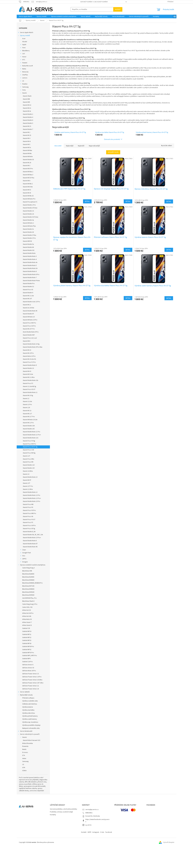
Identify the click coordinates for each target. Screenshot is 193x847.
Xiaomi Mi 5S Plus (28, 178)
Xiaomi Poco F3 (28, 383)
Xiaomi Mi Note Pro (29, 199)
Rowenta (25, 746)
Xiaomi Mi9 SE (27, 241)
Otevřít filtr (113, 152)
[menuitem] (25, 16)
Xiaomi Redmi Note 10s (30, 380)
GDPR (89, 832)
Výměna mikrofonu (28, 713)
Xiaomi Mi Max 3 (28, 175)
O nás (102, 832)
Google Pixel (26, 553)
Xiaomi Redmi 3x (28, 229)
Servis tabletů (25, 692)
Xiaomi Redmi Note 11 (30, 392)
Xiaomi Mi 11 (27, 305)
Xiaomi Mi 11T (27, 414)
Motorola (25, 72)
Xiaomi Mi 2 (26, 132)
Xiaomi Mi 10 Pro (28, 353)
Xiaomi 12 (26, 398)
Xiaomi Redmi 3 (28, 123)
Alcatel (24, 42)
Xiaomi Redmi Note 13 (30, 477)
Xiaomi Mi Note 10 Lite (30, 420)
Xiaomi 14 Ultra (28, 471)
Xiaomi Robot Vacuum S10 (31, 740)
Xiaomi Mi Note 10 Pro (30, 320)
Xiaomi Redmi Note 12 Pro (31, 495)
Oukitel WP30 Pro (28, 646)
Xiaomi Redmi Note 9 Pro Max (32, 347)
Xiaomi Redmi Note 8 (30, 541)
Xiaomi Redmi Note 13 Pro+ (32, 537)
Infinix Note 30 (27, 619)
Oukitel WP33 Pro (28, 653)
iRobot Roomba (27, 743)
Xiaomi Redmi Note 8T (30, 544)
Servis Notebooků (26, 731)
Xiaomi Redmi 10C (29, 429)
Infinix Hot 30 (26, 610)
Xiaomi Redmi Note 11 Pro (31, 432)
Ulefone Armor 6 (27, 665)
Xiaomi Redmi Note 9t (30, 311)
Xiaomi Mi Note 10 (29, 317)
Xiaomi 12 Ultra (28, 489)
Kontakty (53, 815)
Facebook (108, 832)
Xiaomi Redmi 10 (28, 368)
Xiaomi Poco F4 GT (29, 519)
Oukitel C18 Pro (27, 662)
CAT (23, 54)
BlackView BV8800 (28, 589)
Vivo (23, 556)
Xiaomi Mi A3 (27, 371)
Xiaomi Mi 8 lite (28, 187)
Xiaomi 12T (26, 456)
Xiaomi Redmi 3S (28, 159)
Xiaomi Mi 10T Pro (29, 329)
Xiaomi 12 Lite (27, 401)
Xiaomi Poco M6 (28, 504)
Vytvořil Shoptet (168, 842)
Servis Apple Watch (26, 32)
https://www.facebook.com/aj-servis (97, 820)
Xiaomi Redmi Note (29, 253)
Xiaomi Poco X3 (28, 290)
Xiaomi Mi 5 (26, 144)
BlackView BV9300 (28, 595)
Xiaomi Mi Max (27, 150)
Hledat (118, 9)
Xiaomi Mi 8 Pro (28, 169)
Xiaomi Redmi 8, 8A (29, 532)
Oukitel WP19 (26, 631)
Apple (24, 44)
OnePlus (25, 75)
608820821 (89, 813)
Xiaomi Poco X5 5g (29, 528)
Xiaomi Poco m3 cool (30, 338)
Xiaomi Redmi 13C (29, 468)
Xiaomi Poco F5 (28, 522)
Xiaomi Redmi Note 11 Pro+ (32, 435)
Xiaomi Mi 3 (26, 165)
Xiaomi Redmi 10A (29, 426)
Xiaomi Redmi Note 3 (30, 256)
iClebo (24, 770)
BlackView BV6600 (28, 580)
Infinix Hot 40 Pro (27, 613)
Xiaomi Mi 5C (27, 190)
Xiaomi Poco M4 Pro (29, 444)
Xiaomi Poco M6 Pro (29, 513)
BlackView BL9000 (28, 577)
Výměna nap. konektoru (30, 722)
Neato (24, 749)
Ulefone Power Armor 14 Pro (31, 677)
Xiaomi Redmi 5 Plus (29, 235)
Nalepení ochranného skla (31, 728)
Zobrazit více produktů (112, 139)
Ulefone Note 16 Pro (29, 671)
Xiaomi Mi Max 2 (28, 172)
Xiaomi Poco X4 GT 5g (30, 447)
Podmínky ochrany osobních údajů (61, 812)
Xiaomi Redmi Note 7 (30, 277)
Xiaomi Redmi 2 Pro (29, 205)
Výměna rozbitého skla (30, 701)
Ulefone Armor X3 (28, 668)
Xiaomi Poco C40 (28, 450)
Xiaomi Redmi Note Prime (31, 280)
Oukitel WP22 (26, 637)
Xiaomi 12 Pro (27, 404)
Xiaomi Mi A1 (27, 108)
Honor (24, 57)
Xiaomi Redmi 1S (28, 211)
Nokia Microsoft (27, 66)
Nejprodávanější (94, 146)
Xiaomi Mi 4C (27, 193)
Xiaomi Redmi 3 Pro (29, 238)
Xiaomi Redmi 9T (28, 314)
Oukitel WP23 (26, 640)
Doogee (25, 562)
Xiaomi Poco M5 (28, 462)
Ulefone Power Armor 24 (30, 689)
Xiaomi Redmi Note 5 (30, 265)
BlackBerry (26, 51)
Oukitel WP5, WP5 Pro (29, 655)
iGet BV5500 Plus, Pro (29, 598)
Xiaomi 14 (26, 474)
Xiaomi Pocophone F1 (30, 202)
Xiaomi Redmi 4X (28, 232)
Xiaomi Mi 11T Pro (29, 416)
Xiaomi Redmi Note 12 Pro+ (32, 498)
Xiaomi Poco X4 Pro (29, 525)
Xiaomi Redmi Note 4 (30, 259)
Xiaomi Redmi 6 (28, 120)
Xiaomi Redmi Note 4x (30, 262)
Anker (24, 758)
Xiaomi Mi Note (28, 156)
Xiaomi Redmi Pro (29, 283)
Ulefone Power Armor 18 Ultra (32, 680)
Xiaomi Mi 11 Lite (28, 296)
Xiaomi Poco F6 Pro (29, 510)
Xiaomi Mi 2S (27, 135)
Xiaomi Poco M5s (28, 459)
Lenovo (24, 78)
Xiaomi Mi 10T (27, 299)
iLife (23, 767)
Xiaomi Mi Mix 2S (28, 196)
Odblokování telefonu (29, 704)
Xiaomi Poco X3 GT (29, 389)
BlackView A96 (27, 571)
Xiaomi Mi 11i (27, 411)
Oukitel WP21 (26, 634)
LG (23, 81)
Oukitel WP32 (26, 649)
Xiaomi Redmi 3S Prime (30, 217)
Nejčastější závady (26, 695)
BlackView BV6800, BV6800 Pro (32, 583)
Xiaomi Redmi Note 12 (30, 492)
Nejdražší (81, 146)
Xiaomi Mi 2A (27, 163)
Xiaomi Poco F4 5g (29, 441)
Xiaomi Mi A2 (27, 105)
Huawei (24, 63)
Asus (24, 48)
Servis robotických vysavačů (29, 734)
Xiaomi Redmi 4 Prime (30, 208)
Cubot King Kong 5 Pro (29, 604)
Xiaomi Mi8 (26, 99)
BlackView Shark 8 (28, 601)
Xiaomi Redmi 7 (28, 129)
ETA (23, 755)
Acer (23, 38)
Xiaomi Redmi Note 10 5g (31, 344)
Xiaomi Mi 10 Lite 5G (29, 359)
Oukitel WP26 (26, 643)
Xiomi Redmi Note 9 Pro (31, 332)
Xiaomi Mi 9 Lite (28, 374)
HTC (23, 60)
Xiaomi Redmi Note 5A (30, 268)
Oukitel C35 (26, 628)
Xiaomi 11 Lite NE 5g (29, 386)
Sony (24, 90)
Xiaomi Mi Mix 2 (28, 184)
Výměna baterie (27, 707)
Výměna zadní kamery (29, 719)
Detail (87, 201)
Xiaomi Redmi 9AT (29, 335)
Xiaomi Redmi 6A (28, 247)
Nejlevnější (69, 146)
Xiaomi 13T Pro (28, 486)
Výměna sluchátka (28, 710)
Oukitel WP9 (26, 658)
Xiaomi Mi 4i (27, 141)
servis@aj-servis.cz (92, 809)
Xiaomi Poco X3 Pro (29, 326)
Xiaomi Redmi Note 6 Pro (31, 274)
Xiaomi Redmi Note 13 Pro (31, 501)
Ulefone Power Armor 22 (30, 686)
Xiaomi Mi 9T (27, 480)
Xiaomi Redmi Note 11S (30, 438)
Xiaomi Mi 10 (27, 350)
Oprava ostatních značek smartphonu (32, 565)
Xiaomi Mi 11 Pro (28, 423)
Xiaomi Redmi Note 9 (30, 365)
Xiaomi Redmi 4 (28, 117)
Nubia (24, 69)
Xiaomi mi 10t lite (28, 308)
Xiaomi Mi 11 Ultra (28, 377)
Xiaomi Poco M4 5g (29, 453)
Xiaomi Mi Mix (27, 153)
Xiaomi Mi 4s (27, 111)
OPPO (24, 559)
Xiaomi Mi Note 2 (28, 223)
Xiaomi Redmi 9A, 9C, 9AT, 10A (33, 535)
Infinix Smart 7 (27, 622)
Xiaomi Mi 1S (27, 126)
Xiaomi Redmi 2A (28, 214)
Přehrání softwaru (28, 698)
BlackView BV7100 (28, 586)
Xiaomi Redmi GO (28, 250)
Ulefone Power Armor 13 (30, 674)
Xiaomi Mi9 (26, 102)
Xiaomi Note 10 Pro (29, 356)
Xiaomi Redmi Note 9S (30, 547)
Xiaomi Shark (27, 96)
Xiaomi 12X (26, 407)
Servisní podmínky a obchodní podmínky (94, 2)
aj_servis (88, 825)
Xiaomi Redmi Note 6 (30, 271)
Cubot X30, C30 (27, 607)
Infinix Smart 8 (27, 625)
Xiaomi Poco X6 (28, 516)
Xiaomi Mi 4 (26, 138)
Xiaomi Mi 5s (27, 147)
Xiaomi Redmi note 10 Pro (31, 302)
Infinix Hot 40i (26, 616)
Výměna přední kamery (30, 716)
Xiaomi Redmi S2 (28, 286)
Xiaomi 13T (26, 483)
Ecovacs (25, 752)
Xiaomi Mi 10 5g (28, 395)
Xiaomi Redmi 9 (28, 293)
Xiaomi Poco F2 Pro (29, 362)
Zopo (24, 550)
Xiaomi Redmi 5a (28, 244)
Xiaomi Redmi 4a (28, 220)
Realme (24, 84)
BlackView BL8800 (28, 574)
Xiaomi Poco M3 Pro (29, 323)
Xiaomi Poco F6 (28, 507)
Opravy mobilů (25, 35)
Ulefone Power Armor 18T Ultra (32, 683)
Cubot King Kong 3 (28, 568)
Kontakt (83, 832)
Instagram (95, 832)
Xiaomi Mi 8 (26, 341)
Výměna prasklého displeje (31, 725)
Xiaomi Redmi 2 (28, 114)
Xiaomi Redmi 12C (29, 465)
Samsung (25, 87)
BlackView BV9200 (28, 592)
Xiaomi (24, 93)
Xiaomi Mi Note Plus (29, 226)
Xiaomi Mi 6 (26, 181)
